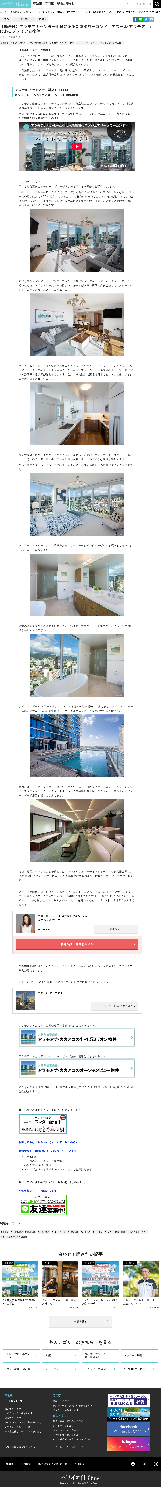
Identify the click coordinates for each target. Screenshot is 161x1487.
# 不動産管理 (17, 1232)
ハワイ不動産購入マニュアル (20, 1447)
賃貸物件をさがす (14, 1418)
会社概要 (8, 1463)
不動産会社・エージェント (18, 1355)
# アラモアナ (82, 43)
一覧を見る (24, 19)
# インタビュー (8, 1237)
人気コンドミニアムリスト (19, 1427)
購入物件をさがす (14, 1408)
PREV (6, 19)
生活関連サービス (134, 1368)
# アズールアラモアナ (101, 43)
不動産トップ (16, 1401)
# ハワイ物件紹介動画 (37, 43)
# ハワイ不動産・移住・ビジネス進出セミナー (126, 1232)
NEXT (41, 19)
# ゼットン (98, 1232)
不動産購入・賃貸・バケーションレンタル (31, 12)
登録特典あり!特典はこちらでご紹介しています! (48, 1151)
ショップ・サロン (95, 1368)
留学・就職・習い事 (18, 1368)
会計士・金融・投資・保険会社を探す (73, 1405)
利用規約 (80, 1463)
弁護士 (49, 1355)
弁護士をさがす (61, 1401)
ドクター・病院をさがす (66, 1410)
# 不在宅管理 (44, 1232)
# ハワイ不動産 (67, 43)
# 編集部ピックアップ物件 (13, 43)
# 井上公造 (22, 1237)
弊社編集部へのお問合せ (52, 1463)
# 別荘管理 (30, 1232)
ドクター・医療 (133, 1355)
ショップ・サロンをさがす (67, 1430)
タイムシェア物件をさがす (19, 1413)
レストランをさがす (63, 1425)
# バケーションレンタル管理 (65, 1232)
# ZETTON (85, 1232)
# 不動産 (54, 43)
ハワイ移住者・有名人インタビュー (71, 1439)
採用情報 (26, 1463)
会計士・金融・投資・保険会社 (95, 1355)
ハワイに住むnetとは (139, 4)
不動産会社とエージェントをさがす (23, 1431)
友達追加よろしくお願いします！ (39, 1190)
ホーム (3, 12)
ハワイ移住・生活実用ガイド (68, 1447)
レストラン (52, 1368)
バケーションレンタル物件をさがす (23, 1422)
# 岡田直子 (118, 43)
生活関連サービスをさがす (67, 1435)
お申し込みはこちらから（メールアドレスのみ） (48, 1142)
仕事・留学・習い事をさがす (68, 1421)
